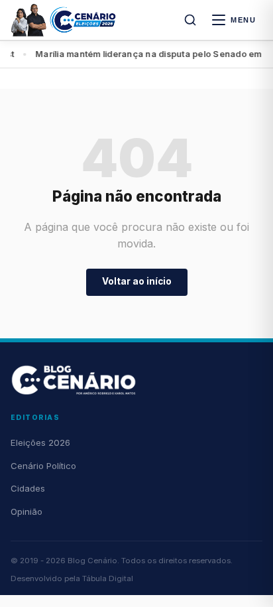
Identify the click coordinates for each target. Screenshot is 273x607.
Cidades (28, 488)
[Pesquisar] (190, 20)
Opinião (26, 511)
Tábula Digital (107, 578)
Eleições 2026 (40, 442)
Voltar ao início (137, 281)
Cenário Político (43, 465)
